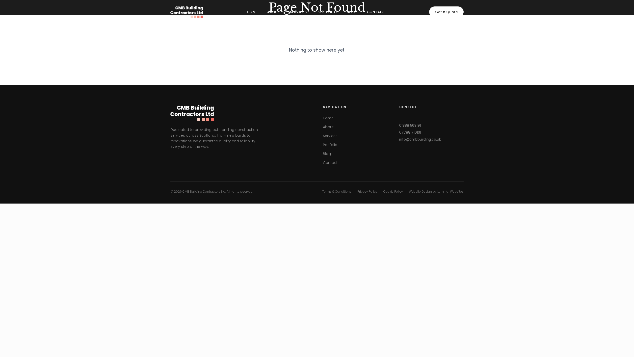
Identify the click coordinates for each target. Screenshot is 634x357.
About (273, 11)
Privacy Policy (367, 192)
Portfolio (327, 11)
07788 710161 (410, 132)
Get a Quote (446, 11)
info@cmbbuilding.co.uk (420, 139)
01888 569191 (410, 125)
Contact (376, 11)
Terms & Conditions (336, 192)
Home (252, 11)
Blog (352, 11)
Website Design (420, 191)
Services (298, 11)
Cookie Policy (393, 192)
